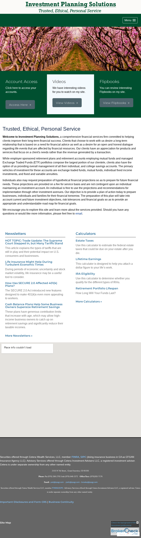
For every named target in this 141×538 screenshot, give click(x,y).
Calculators (86, 234)
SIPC (83, 456)
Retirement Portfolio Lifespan (97, 288)
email (78, 213)
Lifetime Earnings (88, 259)
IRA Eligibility (85, 273)
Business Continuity (61, 501)
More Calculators (89, 301)
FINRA (75, 456)
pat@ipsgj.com (57, 482)
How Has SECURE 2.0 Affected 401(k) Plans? (31, 284)
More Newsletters (18, 335)
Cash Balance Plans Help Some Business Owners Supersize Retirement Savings (33, 306)
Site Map (5, 522)
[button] (130, 20)
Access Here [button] (18, 104)
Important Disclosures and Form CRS (23, 501)
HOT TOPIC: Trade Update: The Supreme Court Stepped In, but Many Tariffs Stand (34, 242)
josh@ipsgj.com (73, 482)
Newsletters (15, 234)
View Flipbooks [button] (114, 103)
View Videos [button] (65, 103)
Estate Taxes (85, 240)
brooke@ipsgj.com (89, 482)
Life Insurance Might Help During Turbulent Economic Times (28, 263)
